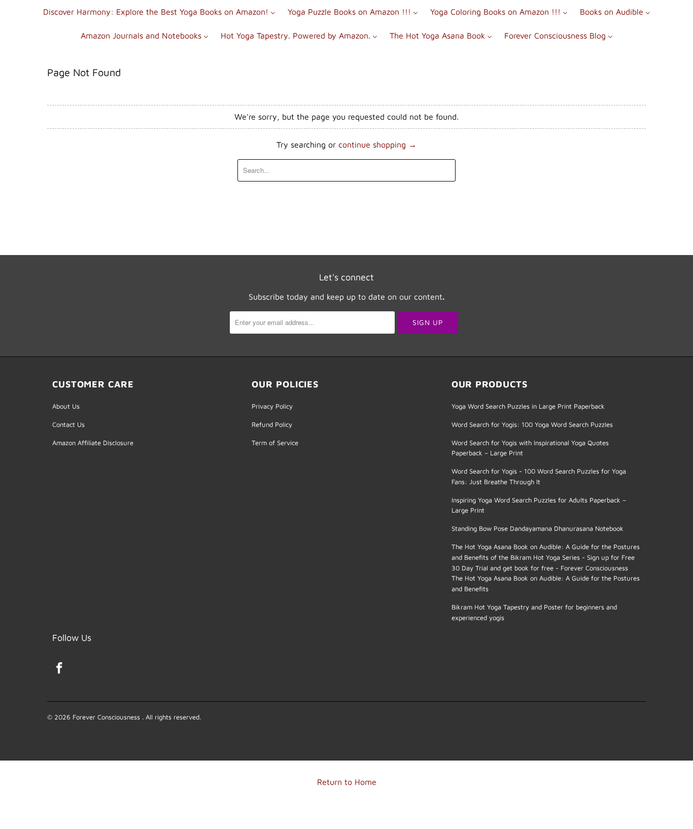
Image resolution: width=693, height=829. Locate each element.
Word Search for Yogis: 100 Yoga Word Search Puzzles (532, 424)
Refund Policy (272, 424)
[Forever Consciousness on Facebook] (59, 668)
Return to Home (346, 781)
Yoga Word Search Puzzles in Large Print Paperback (528, 406)
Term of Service (275, 443)
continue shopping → (377, 144)
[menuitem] (159, 11)
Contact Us (68, 424)
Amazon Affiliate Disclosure (92, 443)
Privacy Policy (272, 406)
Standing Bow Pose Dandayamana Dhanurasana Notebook (537, 528)
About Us (66, 406)
